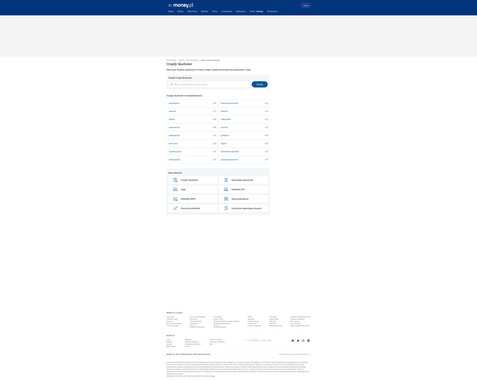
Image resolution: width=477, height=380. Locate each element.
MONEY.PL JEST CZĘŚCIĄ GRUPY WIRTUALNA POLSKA (188, 354)
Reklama (169, 342)
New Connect (294, 321)
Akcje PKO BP (218, 319)
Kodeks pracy (252, 323)
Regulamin (188, 340)
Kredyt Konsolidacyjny (197, 327)
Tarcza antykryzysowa (173, 323)
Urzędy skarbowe (253, 321)
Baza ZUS (272, 323)
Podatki (181, 60)
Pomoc (187, 346)
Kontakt (169, 344)
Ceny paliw (273, 317)
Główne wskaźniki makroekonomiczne (226, 321)
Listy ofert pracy (295, 323)
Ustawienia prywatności (193, 344)
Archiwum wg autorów (217, 342)
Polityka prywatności (192, 342)
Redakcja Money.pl (275, 326)
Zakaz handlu (274, 319)
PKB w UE (272, 321)
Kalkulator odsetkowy (297, 319)
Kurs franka (217, 317)
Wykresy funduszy (196, 321)
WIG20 (250, 317)
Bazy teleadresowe (192, 60)
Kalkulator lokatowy (254, 326)
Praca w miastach (172, 326)
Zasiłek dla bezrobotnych (222, 323)
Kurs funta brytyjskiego (197, 317)
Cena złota (193, 319)
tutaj (213, 376)
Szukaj (259, 84)
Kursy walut (170, 317)
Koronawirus (194, 323)
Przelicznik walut (172, 319)
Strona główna (171, 60)
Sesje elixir (251, 319)
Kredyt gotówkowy (220, 327)
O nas (168, 340)
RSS (211, 344)
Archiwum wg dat (215, 340)
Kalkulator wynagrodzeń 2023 (300, 317)
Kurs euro (169, 321)
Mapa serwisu (171, 346)
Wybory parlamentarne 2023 (300, 326)
